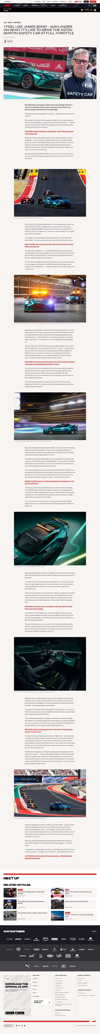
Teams (53, 5)
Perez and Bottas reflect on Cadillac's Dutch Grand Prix (32, 913)
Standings (35, 5)
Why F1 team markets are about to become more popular (78, 892)
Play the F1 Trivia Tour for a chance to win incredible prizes (79, 915)
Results (25, 5)
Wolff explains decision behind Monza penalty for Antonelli (31, 902)
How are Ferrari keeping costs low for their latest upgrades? (31, 892)
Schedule (17, 5)
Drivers (44, 5)
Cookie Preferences (60, 1015)
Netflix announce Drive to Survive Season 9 (76, 901)
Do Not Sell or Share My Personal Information (63, 1005)
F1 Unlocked (63, 5)
